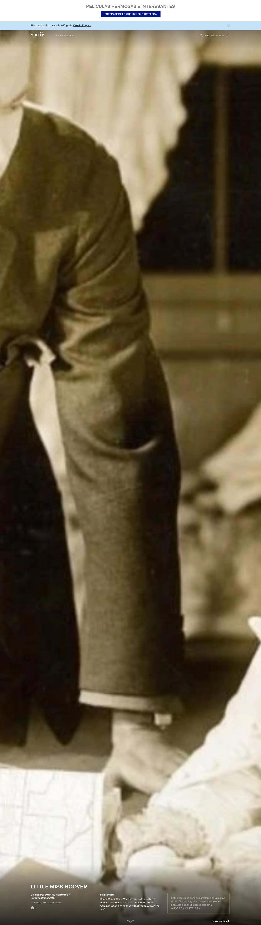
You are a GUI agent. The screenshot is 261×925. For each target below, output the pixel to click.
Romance (48, 902)
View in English (82, 25)
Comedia (36, 902)
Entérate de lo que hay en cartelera (130, 14)
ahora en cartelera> (186, 908)
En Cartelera (64, 35)
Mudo (58, 902)
